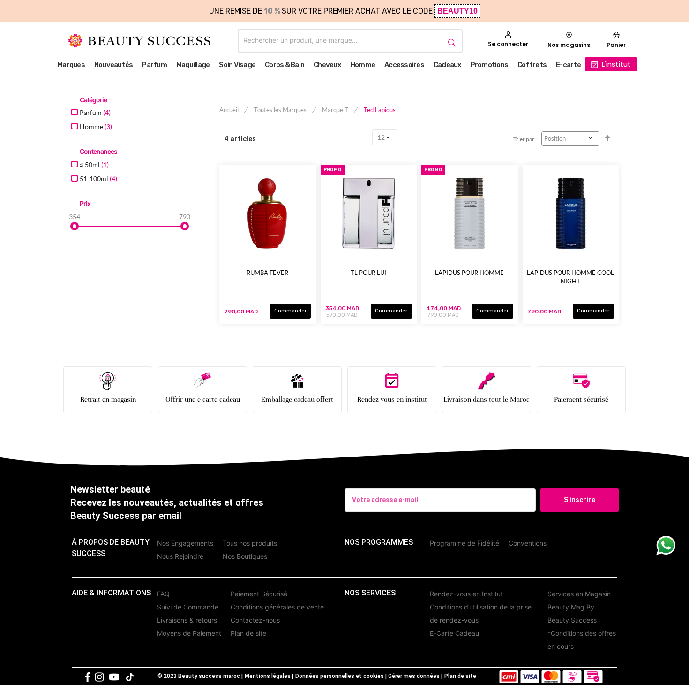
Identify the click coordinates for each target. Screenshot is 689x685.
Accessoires (404, 65)
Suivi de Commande (187, 607)
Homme (362, 65)
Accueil (229, 110)
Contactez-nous (255, 620)
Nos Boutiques (245, 556)
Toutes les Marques (281, 110)
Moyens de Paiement (189, 633)
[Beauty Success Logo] (139, 40)
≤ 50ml (94, 164)
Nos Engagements (185, 543)
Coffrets (532, 65)
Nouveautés (113, 65)
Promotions (490, 65)
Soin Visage (237, 65)
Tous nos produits (250, 543)
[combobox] (350, 41)
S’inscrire (579, 500)
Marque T (336, 110)
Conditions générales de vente (277, 607)
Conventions (528, 543)
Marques (71, 65)
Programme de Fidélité (464, 543)
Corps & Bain (284, 65)
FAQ (163, 594)
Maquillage (193, 65)
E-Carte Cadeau (454, 633)
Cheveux (327, 65)
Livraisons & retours (187, 620)
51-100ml (98, 179)
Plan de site (248, 633)
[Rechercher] (450, 41)
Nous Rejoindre (180, 556)
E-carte (568, 65)
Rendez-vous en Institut (466, 594)
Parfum (154, 65)
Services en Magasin (579, 594)
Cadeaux (447, 65)
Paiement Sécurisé (259, 594)
